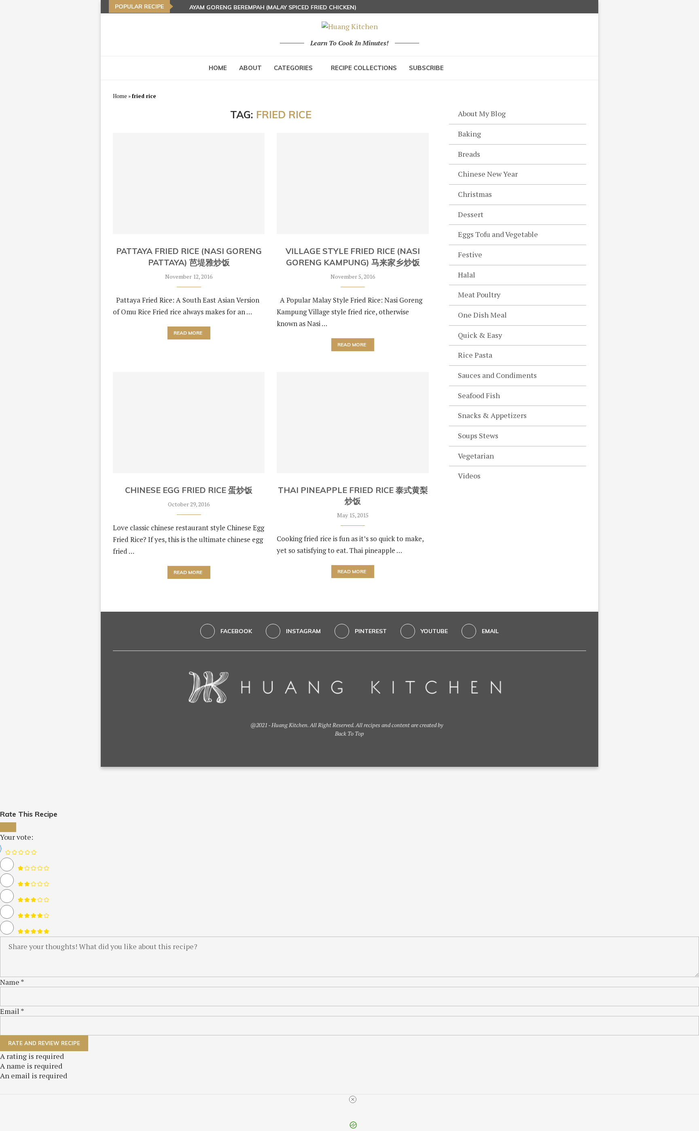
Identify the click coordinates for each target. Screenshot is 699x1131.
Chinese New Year (488, 174)
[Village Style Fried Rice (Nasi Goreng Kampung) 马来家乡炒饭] (352, 183)
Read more (188, 333)
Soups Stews (478, 435)
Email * (12, 1011)
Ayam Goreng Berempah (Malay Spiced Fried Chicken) (272, 7)
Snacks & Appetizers (492, 415)
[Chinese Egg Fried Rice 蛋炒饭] (189, 422)
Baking (469, 134)
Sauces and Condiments (497, 375)
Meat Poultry (479, 294)
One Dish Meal (482, 315)
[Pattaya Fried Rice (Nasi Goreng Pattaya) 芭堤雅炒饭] (189, 183)
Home (218, 68)
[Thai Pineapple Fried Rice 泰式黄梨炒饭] (352, 422)
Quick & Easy (480, 335)
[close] (352, 1099)
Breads (469, 154)
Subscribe (426, 68)
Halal (466, 275)
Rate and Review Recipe (44, 1043)
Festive (470, 254)
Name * (12, 982)
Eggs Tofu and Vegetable (498, 234)
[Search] (487, 68)
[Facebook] (566, 6)
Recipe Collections (364, 68)
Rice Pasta (475, 355)
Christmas (475, 194)
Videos (469, 475)
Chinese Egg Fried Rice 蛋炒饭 (188, 490)
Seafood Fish (479, 395)
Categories (293, 68)
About (250, 68)
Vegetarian (476, 456)
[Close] (8, 827)
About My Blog (482, 113)
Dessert (470, 214)
